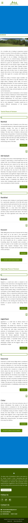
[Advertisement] (14, 20)
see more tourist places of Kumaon (11, 259)
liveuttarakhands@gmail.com (9, 509)
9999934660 (5, 514)
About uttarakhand (18, 521)
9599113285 (14, 514)
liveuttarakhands (6, 511)
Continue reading (6, 490)
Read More (23, 145)
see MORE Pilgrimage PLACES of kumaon (11, 430)
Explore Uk (9, 521)
